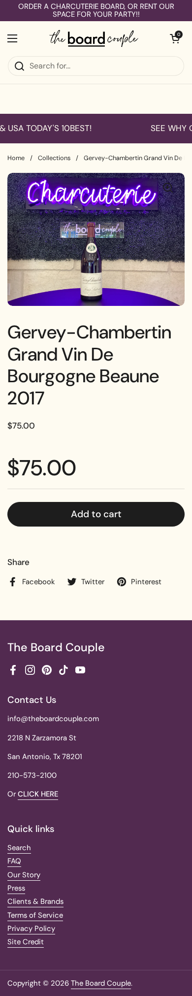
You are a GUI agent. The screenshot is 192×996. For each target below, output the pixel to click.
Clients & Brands (35, 901)
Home (16, 158)
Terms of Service (35, 915)
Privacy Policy (31, 928)
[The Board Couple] (93, 38)
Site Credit (25, 942)
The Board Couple (101, 983)
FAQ (14, 861)
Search (19, 848)
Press (16, 888)
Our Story (23, 875)
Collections (54, 158)
